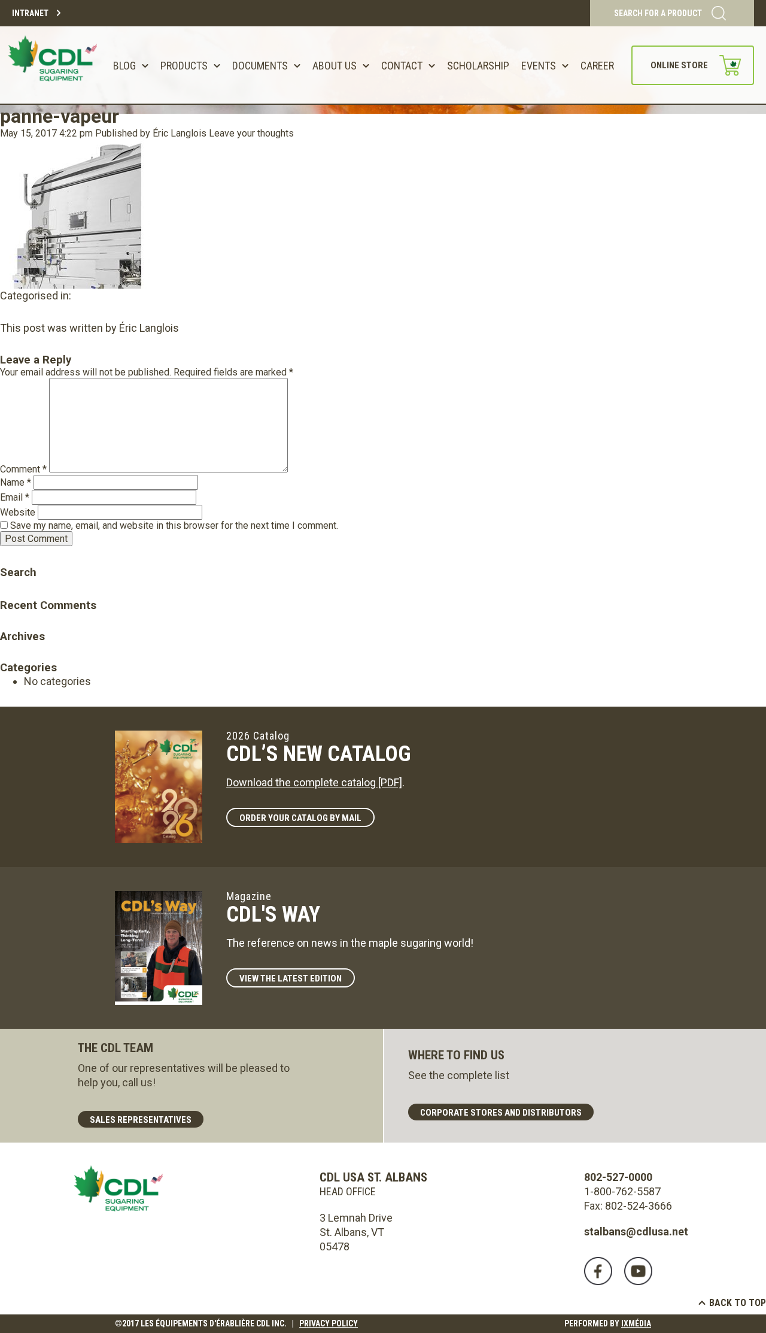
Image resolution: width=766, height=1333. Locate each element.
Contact (401, 65)
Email (14, 497)
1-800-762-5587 (622, 1191)
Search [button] (9, 555)
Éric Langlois (179, 133)
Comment (23, 469)
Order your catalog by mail (300, 818)
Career (597, 65)
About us (334, 65)
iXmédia (636, 1323)
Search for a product (658, 13)
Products (184, 65)
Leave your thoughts (251, 133)
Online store (679, 65)
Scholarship (478, 65)
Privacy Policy (328, 1323)
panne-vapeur (59, 116)
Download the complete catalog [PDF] (314, 782)
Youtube (638, 1271)
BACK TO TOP (737, 1302)
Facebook (598, 1271)
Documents (260, 65)
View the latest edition (290, 978)
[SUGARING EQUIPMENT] (54, 65)
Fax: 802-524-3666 (628, 1205)
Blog (124, 65)
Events (538, 65)
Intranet (30, 13)
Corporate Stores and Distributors (501, 1112)
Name (15, 482)
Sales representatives (141, 1119)
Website (17, 512)
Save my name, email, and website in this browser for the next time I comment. (174, 525)
